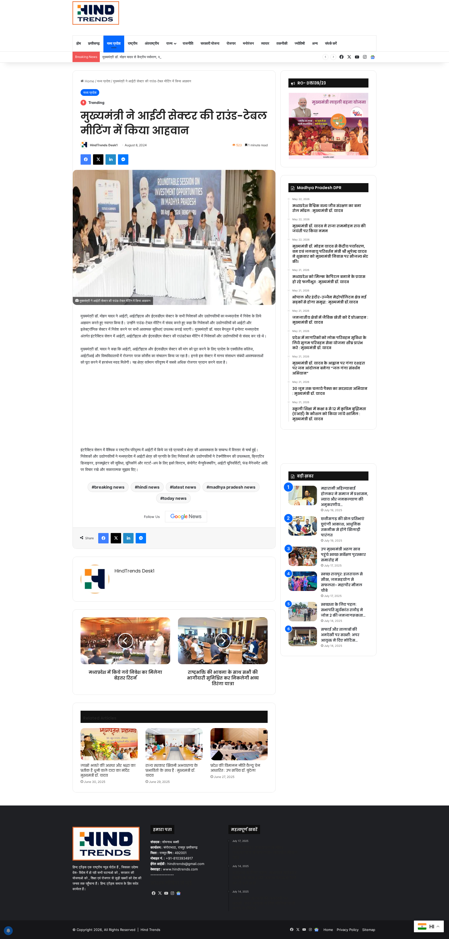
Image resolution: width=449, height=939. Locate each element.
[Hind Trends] (95, 13)
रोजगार (231, 43)
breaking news (109, 487)
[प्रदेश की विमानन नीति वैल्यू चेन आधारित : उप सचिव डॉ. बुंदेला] (239, 744)
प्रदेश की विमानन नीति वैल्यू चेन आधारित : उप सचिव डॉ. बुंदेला (235, 768)
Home (89, 81)
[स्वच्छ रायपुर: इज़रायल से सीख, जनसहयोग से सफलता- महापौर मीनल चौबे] (302, 581)
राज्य (169, 43)
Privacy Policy (348, 930)
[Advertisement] (276, 17)
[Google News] (186, 516)
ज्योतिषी (300, 43)
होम (78, 43)
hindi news (148, 487)
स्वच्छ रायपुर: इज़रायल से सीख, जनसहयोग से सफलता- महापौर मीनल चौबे (342, 582)
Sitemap (368, 930)
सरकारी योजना (210, 43)
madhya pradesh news (232, 487)
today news (175, 498)
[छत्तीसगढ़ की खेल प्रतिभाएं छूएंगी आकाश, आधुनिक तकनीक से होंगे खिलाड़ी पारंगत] (302, 526)
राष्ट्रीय (132, 43)
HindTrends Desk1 (104, 145)
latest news (184, 487)
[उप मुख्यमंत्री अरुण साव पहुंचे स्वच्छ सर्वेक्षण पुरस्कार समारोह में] (302, 556)
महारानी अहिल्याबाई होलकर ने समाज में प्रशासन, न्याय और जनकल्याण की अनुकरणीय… (344, 496)
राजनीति (188, 43)
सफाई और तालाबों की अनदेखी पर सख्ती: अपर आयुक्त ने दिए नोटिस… (340, 635)
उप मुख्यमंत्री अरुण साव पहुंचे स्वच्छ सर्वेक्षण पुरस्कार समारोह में (343, 555)
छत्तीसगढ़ (94, 43)
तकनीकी (281, 43)
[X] (160, 893)
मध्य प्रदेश (114, 43)
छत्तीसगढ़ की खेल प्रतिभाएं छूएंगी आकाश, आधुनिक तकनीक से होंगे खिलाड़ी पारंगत (342, 527)
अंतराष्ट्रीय (152, 43)
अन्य (315, 43)
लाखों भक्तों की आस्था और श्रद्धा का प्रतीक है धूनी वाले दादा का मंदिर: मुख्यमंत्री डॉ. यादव (108, 770)
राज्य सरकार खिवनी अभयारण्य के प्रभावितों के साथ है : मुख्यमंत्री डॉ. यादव (172, 770)
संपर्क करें (331, 43)
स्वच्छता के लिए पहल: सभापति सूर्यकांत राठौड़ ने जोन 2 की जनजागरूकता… (343, 610)
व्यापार (265, 43)
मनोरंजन (248, 43)
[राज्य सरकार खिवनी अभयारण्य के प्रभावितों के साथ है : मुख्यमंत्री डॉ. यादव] (174, 744)
